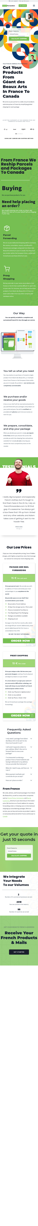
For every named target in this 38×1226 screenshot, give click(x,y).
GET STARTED (22, 5)
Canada (5, 816)
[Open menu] (34, 5)
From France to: (14, 31)
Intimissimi (20, 798)
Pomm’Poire (12, 798)
